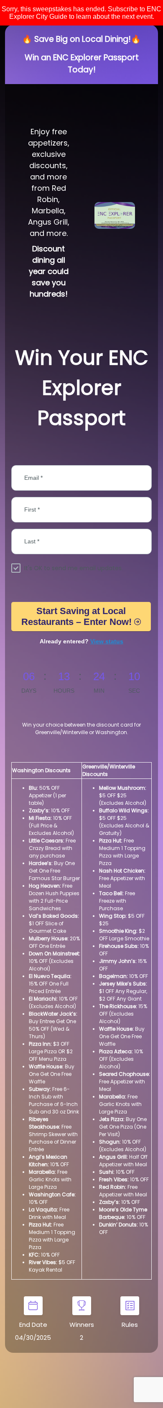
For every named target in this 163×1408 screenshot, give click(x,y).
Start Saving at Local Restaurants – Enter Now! (76, 616)
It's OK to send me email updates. (73, 568)
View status (106, 641)
